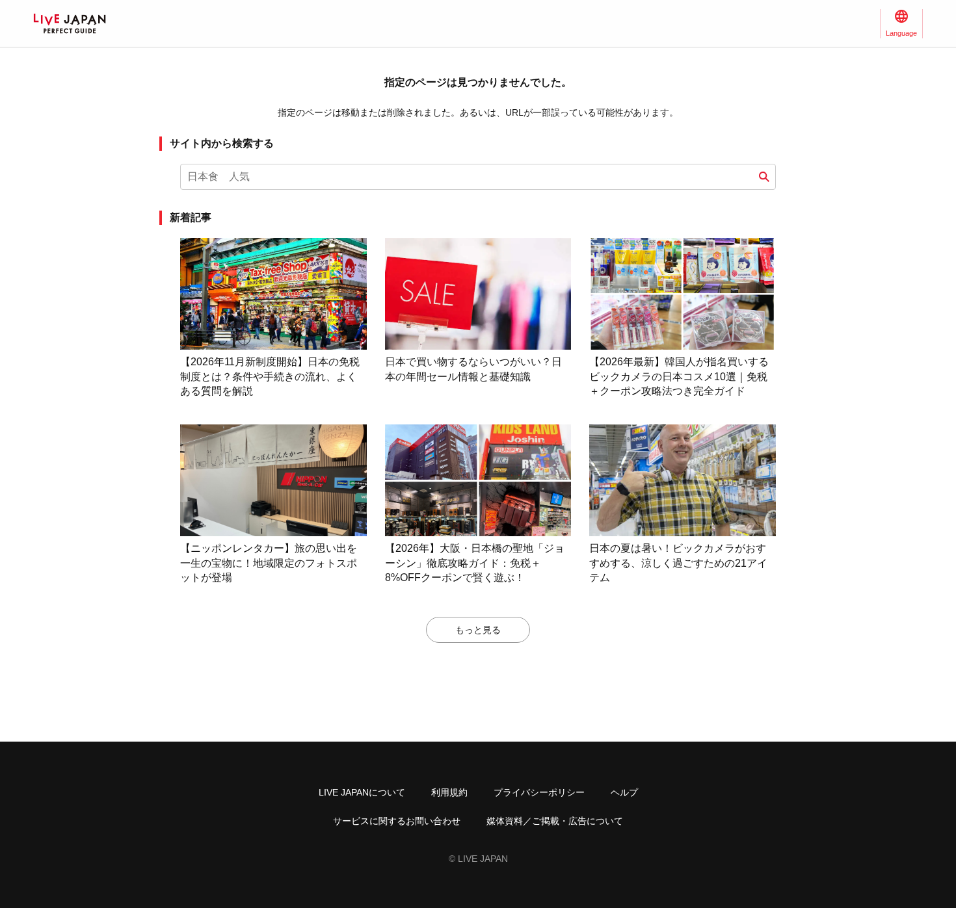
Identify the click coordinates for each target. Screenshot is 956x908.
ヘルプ (624, 792)
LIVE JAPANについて (362, 792)
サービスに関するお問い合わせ (396, 821)
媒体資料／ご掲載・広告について (554, 821)
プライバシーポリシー (539, 792)
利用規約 (449, 792)
